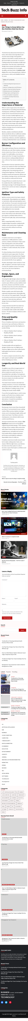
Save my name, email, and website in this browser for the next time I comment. (12, 612)
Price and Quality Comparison (11, 94)
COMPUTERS (5, 738)
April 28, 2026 (5, 514)
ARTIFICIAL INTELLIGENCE (8, 727)
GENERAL (4, 25)
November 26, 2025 (6, 563)
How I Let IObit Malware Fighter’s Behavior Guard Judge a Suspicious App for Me (14, 653)
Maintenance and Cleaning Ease (11, 91)
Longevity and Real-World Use (11, 96)
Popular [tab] (8, 672)
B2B (3, 729)
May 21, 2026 (5, 865)
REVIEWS (4, 768)
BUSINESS (13, 676)
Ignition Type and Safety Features (12, 89)
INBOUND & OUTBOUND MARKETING (11, 759)
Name (4, 598)
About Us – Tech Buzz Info (12, 3)
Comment (5, 579)
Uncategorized (5, 781)
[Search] (26, 16)
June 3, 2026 (5, 840)
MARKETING (5, 762)
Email (16, 598)
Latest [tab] (3, 672)
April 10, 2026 (5, 538)
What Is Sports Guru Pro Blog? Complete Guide (13, 477)
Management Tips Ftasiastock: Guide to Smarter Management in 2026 (13, 665)
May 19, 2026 (5, 891)
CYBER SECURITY (14, 697)
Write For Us (14, 4)
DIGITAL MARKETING (7, 743)
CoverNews (20, 1014)
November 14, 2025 (6, 31)
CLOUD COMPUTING (7, 735)
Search (3, 625)
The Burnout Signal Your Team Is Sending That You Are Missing (14, 659)
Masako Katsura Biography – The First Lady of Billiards (15, 482)
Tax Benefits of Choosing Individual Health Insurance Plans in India (12, 641)
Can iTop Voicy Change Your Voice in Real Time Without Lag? (13, 647)
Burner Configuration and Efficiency (12, 87)
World (3, 784)
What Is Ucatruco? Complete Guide (10, 536)
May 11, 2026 (5, 916)
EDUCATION (5, 748)
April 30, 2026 (5, 941)
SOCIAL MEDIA (5, 773)
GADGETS (4, 754)
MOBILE (4, 765)
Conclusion (6, 98)
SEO (3, 770)
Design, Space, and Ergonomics (11, 93)
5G (2, 724)
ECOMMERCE (5, 746)
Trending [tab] (14, 672)
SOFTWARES (5, 776)
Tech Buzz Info (14, 10)
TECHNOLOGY (13, 687)
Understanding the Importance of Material (12, 84)
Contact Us (21, 3)
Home (5, 3)
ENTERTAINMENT (6, 751)
